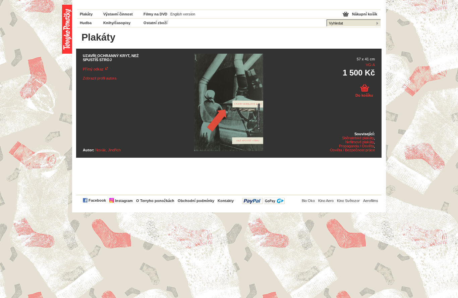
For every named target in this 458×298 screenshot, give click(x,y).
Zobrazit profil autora (99, 78)
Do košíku (364, 95)
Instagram (124, 201)
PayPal (263, 201)
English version (182, 14)
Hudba (86, 23)
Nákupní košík (364, 14)
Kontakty (226, 201)
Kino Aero (326, 201)
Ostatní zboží (155, 23)
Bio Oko (308, 201)
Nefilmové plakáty (359, 142)
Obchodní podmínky (196, 201)
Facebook (97, 200)
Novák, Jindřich (108, 150)
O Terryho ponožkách (155, 201)
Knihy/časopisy (116, 23)
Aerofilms (370, 201)
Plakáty (86, 14)
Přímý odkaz (93, 69)
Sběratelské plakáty (358, 138)
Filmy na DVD (155, 14)
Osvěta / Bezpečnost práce (352, 150)
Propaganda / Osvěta (356, 146)
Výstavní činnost (118, 14)
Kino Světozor (348, 201)
